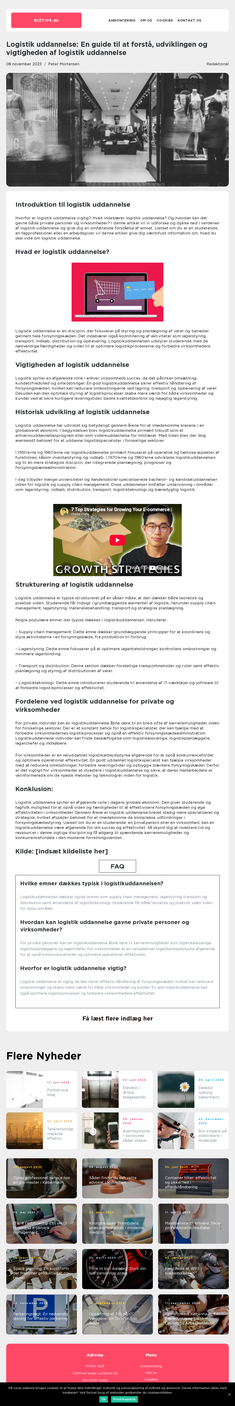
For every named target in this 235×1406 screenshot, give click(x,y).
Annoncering (122, 20)
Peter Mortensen (63, 64)
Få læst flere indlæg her (117, 1018)
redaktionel (218, 64)
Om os (146, 20)
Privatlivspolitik (124, 1399)
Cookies (165, 20)
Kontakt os (189, 20)
